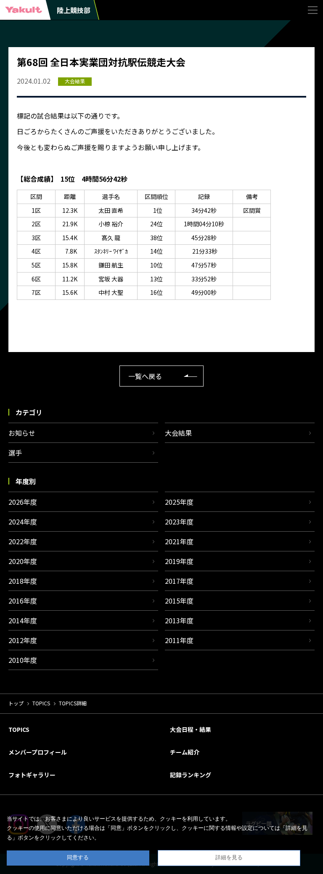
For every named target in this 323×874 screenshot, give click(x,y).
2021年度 (179, 541)
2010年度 (22, 660)
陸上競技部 (73, 10)
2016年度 (22, 600)
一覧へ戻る (145, 376)
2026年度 (22, 501)
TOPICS (41, 703)
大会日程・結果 (190, 729)
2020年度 (22, 561)
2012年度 (22, 640)
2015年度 (179, 600)
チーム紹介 (184, 752)
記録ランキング (190, 775)
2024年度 (22, 521)
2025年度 (179, 501)
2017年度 (179, 580)
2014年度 (22, 620)
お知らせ (21, 432)
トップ (16, 703)
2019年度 (179, 561)
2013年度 (179, 620)
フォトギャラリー (32, 775)
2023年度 (179, 521)
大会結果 (178, 432)
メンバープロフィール (37, 752)
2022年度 (22, 541)
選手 (15, 452)
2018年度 (22, 580)
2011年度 (179, 640)
